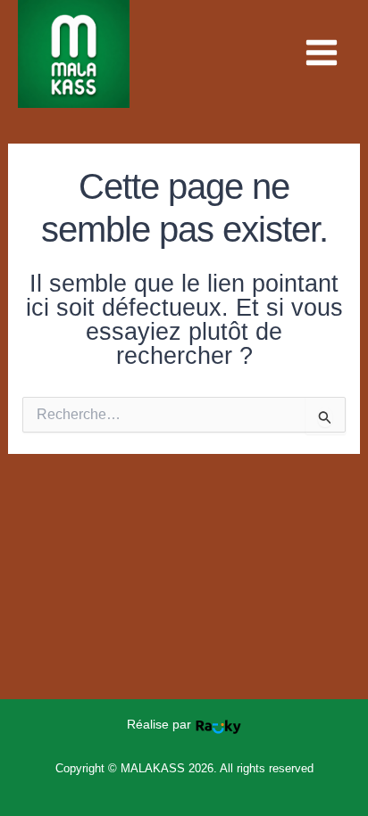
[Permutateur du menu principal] (321, 52)
